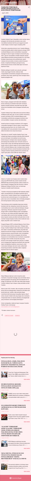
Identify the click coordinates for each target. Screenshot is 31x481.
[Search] (29, 3)
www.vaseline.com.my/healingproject (10, 306)
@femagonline (11, 2)
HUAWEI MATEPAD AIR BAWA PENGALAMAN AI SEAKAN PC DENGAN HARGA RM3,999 (11, 386)
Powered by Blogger (16, 478)
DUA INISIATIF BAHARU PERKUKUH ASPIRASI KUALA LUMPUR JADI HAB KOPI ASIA (13, 407)
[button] (29, 7)
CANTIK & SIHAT (9, 315)
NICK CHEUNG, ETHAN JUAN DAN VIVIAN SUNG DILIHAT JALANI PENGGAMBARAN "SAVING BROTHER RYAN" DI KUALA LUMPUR (13, 455)
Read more (27, 379)
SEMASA (17, 315)
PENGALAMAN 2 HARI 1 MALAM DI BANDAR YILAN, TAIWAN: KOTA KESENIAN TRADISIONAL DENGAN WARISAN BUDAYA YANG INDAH (13, 363)
